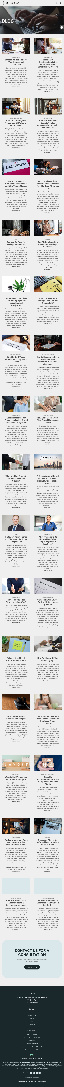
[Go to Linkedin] (37, 1073)
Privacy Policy (28, 1077)
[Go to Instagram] (34, 1073)
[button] (62, 27)
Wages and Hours (16, 714)
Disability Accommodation (47, 774)
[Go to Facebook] (31, 1073)
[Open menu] (60, 3)
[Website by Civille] (32, 1056)
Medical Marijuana (16, 296)
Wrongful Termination (16, 354)
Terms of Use (36, 1077)
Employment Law (16, 57)
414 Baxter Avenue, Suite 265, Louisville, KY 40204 (34, 997)
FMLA (21, 118)
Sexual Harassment (48, 415)
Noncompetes (16, 474)
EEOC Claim (16, 179)
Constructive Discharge (48, 898)
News (48, 474)
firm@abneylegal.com (33, 1000)
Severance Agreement (47, 296)
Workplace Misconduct (48, 354)
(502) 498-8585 (57, 3)
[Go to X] (39, 1073)
